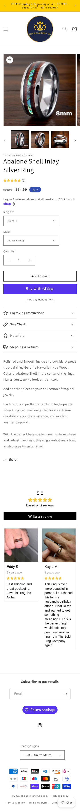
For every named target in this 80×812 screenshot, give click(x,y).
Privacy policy (16, 802)
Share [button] (12, 459)
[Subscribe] (65, 694)
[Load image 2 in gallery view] (40, 139)
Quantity (8, 251)
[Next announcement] (75, 6)
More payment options (40, 299)
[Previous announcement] (5, 6)
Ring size (8, 212)
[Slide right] (75, 140)
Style (6, 232)
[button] (5, 29)
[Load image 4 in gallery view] (60, 139)
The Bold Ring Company (34, 795)
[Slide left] (5, 140)
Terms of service (38, 802)
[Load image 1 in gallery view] (20, 139)
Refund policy (60, 795)
